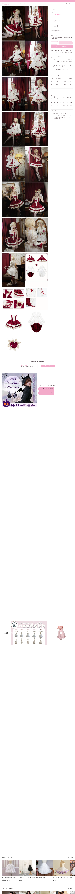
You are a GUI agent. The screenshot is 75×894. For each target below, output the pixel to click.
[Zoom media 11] (13, 199)
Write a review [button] (48, 365)
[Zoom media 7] (13, 129)
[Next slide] (71, 871)
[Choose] (17, 874)
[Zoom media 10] (36, 164)
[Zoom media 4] (36, 58)
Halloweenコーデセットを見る (46, 393)
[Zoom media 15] (13, 269)
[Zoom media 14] (36, 234)
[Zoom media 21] (13, 345)
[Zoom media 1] (13, 23)
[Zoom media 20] (36, 322)
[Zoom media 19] (13, 322)
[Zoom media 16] (36, 269)
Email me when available (61, 46)
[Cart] (72, 4)
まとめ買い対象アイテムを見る (46, 388)
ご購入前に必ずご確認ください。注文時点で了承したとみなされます (62, 38)
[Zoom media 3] (13, 58)
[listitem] (63, 4)
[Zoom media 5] (13, 93)
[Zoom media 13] (13, 234)
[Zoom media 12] (36, 199)
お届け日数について (56, 35)
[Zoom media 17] (13, 299)
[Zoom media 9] (13, 164)
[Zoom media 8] (36, 129)
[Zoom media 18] (36, 299)
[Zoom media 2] (36, 23)
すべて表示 (70, 857)
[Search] (67, 4)
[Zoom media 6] (36, 93)
